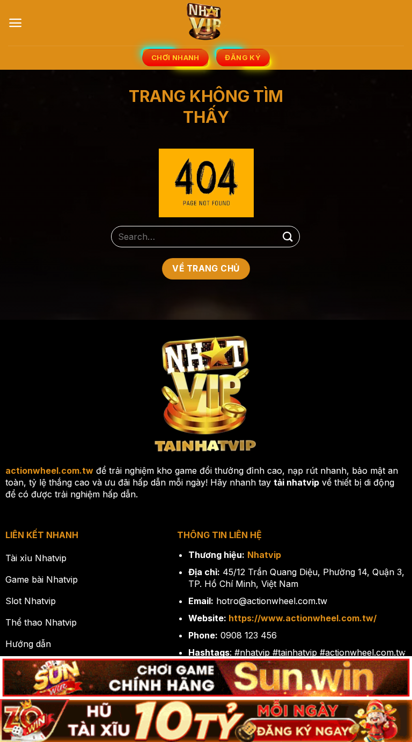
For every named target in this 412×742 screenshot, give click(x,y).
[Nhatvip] (206, 23)
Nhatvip (264, 554)
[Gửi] (288, 236)
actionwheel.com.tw (49, 470)
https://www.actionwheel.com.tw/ (303, 618)
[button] (15, 23)
